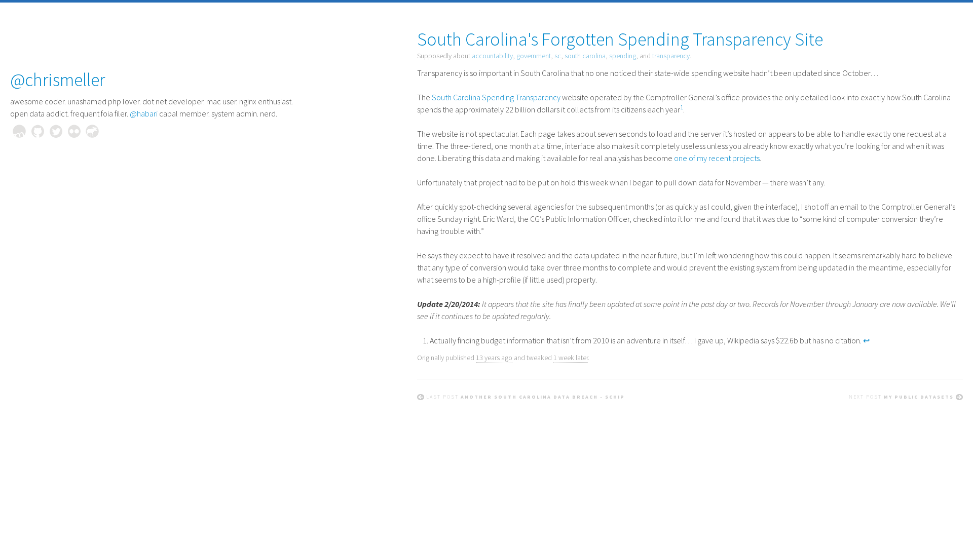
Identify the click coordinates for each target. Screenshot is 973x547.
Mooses (92, 131)
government (533, 55)
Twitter (55, 131)
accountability (492, 55)
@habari (144, 113)
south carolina (585, 55)
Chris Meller (19, 131)
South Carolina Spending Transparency (496, 97)
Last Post (525, 397)
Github (37, 131)
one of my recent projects (717, 158)
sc (557, 55)
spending (622, 55)
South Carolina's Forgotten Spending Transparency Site (620, 39)
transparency (671, 55)
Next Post (901, 397)
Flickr (74, 131)
